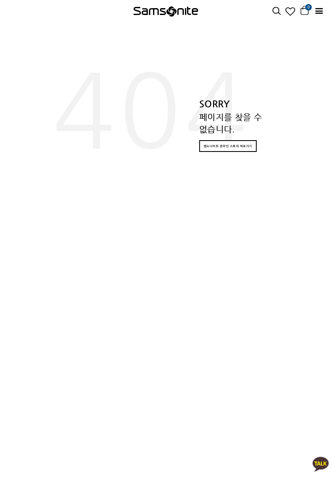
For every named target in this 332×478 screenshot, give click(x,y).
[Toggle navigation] (319, 11)
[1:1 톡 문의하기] (321, 463)
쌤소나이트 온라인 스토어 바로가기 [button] (228, 146)
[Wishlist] (290, 11)
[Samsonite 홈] (166, 11)
